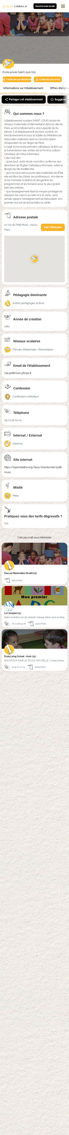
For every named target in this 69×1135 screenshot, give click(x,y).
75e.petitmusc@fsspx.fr (17, 373)
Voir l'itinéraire (53, 227)
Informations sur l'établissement (23, 88)
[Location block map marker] (34, 258)
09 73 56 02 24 (12, 420)
